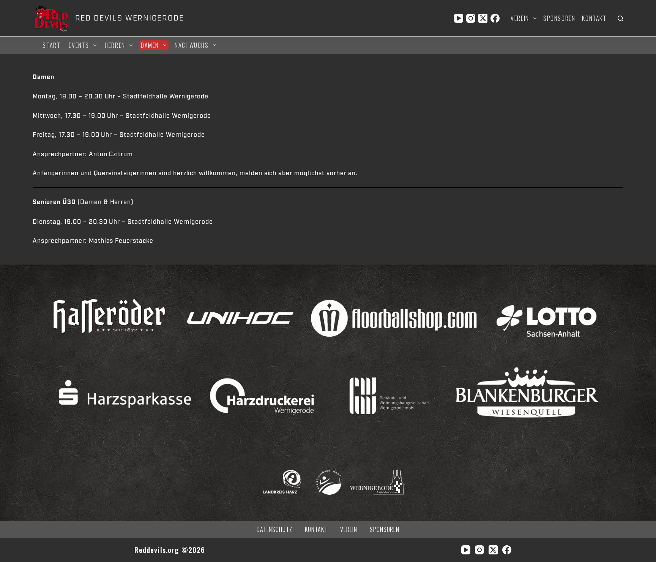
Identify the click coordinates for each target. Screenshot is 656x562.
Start (51, 45)
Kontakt (594, 18)
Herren (115, 45)
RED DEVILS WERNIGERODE (129, 18)
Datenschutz (275, 530)
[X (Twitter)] (482, 18)
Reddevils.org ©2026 (169, 549)
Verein (520, 18)
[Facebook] (495, 18)
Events (79, 45)
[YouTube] (458, 18)
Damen (150, 45)
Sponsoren (559, 18)
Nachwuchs (191, 45)
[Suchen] (620, 18)
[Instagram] (470, 18)
